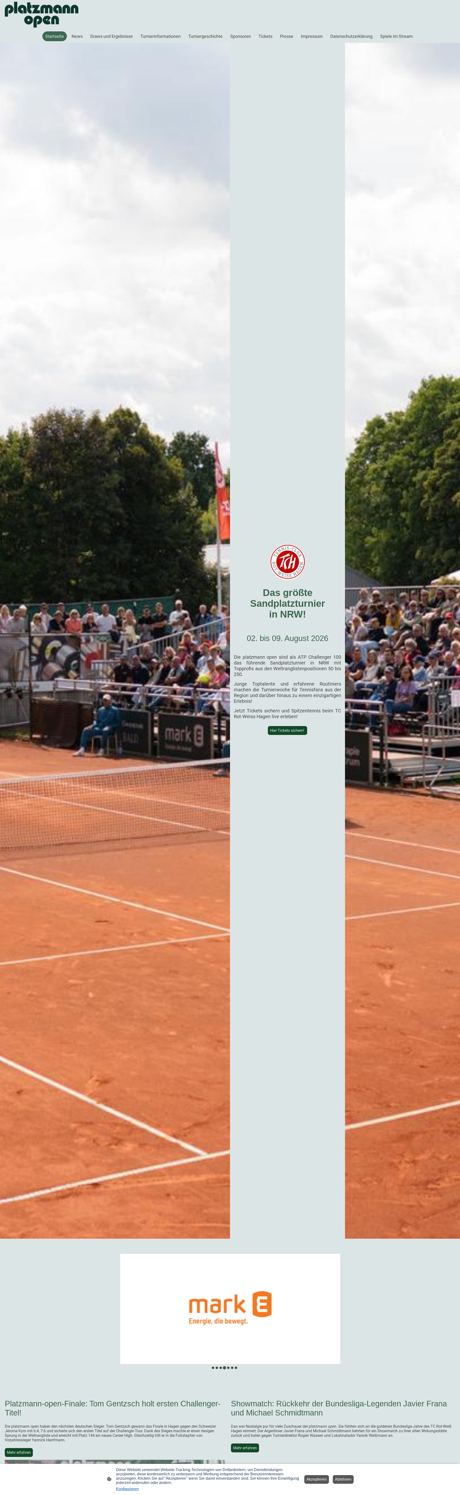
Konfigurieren (127, 1489)
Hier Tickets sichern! (287, 730)
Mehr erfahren (19, 1452)
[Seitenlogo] (41, 15)
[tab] (213, 1368)
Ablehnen (343, 1479)
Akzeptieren (316, 1479)
